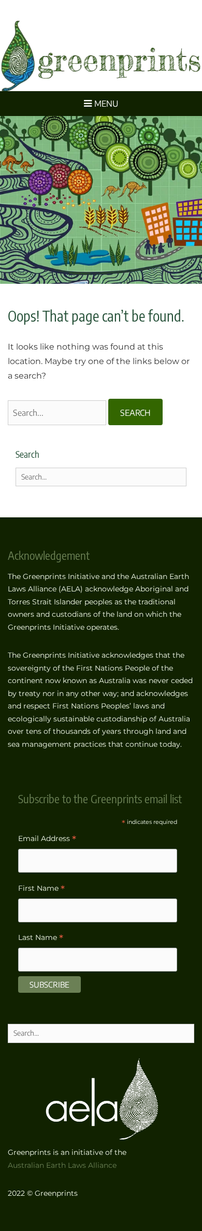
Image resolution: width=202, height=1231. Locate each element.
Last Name (40, 938)
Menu (106, 103)
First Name (41, 889)
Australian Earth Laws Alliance (62, 1165)
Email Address (47, 839)
